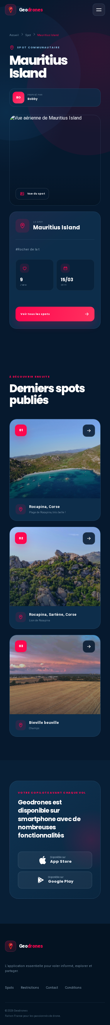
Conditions (73, 987)
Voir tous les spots (35, 314)
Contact (52, 987)
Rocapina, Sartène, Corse (53, 614)
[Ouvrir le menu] (99, 10)
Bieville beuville (44, 722)
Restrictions (30, 987)
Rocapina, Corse (44, 506)
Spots (9, 987)
